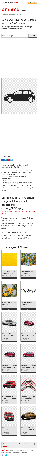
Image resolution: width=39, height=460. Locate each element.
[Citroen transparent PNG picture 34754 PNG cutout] (28, 322)
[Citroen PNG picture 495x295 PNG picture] (9, 322)
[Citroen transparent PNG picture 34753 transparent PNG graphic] (9, 353)
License (10, 444)
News (15, 444)
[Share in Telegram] (5, 160)
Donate (21, 444)
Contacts (5, 446)
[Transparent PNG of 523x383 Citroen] (9, 385)
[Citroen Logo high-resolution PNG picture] (28, 385)
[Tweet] (11, 160)
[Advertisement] (19, 58)
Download (9, 278)
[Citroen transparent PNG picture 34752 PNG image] (28, 353)
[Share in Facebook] (3, 160)
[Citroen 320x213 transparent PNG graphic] (28, 416)
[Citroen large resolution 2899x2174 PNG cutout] (9, 416)
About (4, 444)
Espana (16, 2)
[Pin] (8, 160)
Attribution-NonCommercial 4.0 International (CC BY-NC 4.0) (16, 166)
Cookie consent (29, 444)
